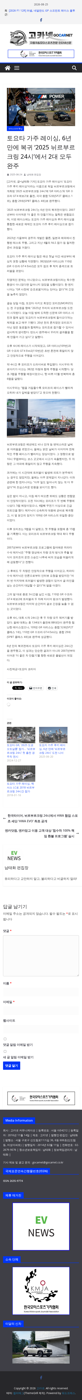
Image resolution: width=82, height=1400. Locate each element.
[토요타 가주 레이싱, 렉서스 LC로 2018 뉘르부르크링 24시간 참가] (21, 773)
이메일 (9, 1002)
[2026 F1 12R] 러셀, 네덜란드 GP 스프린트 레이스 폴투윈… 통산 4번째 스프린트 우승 (42, 12)
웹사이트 (9, 1020)
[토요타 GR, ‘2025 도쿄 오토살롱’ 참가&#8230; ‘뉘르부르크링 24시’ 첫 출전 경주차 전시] (21, 735)
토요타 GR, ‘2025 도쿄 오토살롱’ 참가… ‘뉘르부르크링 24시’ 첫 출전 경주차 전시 (21, 750)
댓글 (7, 931)
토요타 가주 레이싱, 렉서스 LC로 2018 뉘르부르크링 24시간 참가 (21, 787)
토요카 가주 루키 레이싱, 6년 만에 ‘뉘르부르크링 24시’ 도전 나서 (52, 748)
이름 (7, 983)
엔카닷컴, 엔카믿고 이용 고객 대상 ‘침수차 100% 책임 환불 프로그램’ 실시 (39, 833)
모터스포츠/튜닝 (15, 128)
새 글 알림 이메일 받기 (18, 1057)
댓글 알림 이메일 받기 (18, 1045)
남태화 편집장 (34, 174)
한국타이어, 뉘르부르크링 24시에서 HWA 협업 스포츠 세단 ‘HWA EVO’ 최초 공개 (43, 818)
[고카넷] (7, 68)
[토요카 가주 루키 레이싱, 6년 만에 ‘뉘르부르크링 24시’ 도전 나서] (53, 735)
